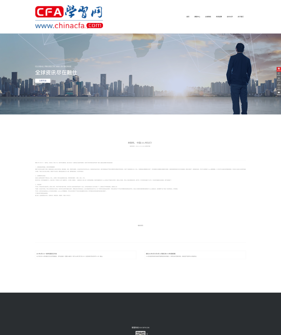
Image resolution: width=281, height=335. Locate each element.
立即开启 (42, 81)
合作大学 (230, 17)
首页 (187, 17)
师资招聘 (219, 17)
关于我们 (241, 17)
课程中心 (197, 17)
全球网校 (208, 17)
